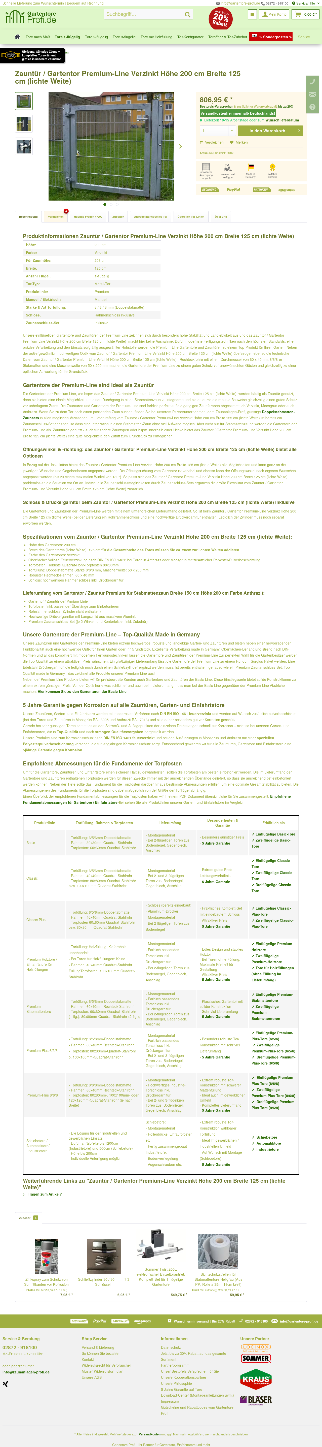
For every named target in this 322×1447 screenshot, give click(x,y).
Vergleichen (214, 142)
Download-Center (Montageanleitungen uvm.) (197, 1395)
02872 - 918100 (276, 3)
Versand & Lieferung (98, 1347)
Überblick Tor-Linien (191, 216)
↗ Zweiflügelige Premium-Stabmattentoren (266, 1012)
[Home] (16, 36)
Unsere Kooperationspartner (183, 1377)
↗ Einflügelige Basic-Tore (273, 834)
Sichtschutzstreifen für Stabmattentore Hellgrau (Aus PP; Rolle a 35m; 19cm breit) (218, 1279)
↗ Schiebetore (264, 1137)
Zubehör (118, 216)
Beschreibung (28, 216)
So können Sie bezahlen (101, 1353)
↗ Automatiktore (266, 1143)
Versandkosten (149, 1434)
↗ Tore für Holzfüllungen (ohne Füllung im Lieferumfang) (273, 973)
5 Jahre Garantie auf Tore (181, 1389)
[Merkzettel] (252, 14)
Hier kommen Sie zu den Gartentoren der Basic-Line (82, 691)
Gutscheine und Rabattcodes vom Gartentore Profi (197, 1410)
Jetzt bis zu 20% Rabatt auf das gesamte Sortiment (193, 1356)
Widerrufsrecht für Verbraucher (106, 1365)
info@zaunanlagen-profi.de (26, 1371)
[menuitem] (148, 14)
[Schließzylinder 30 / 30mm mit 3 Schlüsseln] (104, 1256)
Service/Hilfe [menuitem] (305, 3)
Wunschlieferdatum (282, 119)
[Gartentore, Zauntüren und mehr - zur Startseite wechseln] (30, 17)
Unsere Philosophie (176, 1383)
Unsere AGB (92, 1377)
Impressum (170, 1401)
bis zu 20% (286, 106)
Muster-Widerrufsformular (102, 1371)
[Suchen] (187, 14)
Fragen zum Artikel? (44, 1194)
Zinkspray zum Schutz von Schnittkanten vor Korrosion (46, 1282)
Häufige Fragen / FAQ (88, 216)
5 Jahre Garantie (216, 843)
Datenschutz (171, 1347)
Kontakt (88, 1359)
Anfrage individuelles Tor (150, 216)
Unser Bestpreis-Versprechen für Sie (190, 1371)
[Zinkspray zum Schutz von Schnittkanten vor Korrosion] (46, 1256)
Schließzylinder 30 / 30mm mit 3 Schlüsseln (103, 1282)
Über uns (221, 216)
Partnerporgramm (175, 1365)
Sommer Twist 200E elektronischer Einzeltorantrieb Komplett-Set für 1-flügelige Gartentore (161, 1277)
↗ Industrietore (265, 1149)
